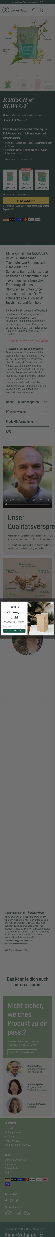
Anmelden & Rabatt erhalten (14, 630)
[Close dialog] (52, 603)
